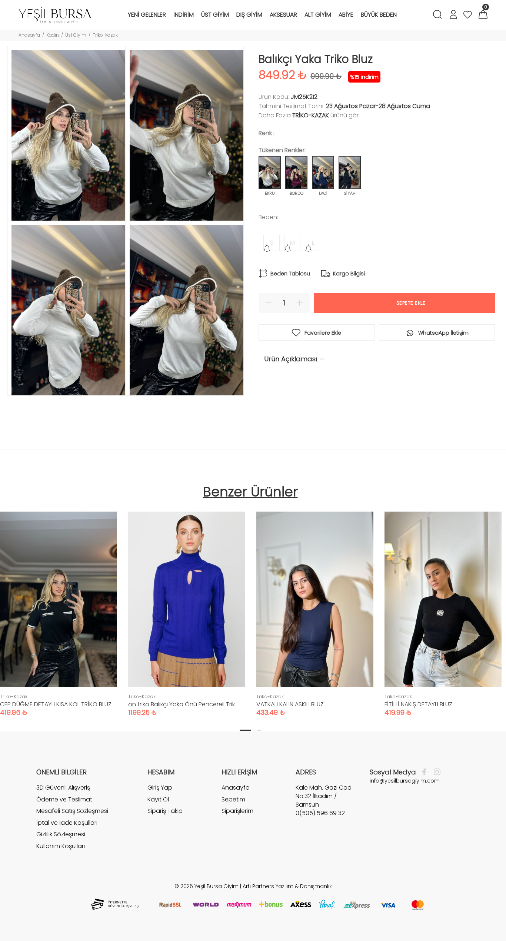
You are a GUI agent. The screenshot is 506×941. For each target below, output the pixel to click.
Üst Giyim (75, 35)
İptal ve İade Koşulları (66, 822)
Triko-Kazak (310, 115)
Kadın (52, 35)
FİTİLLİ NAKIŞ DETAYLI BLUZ (418, 704)
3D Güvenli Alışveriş (63, 788)
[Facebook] (426, 772)
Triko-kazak (105, 35)
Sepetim (233, 799)
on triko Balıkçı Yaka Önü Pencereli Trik (181, 704)
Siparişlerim (237, 811)
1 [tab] (245, 730)
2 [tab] (259, 730)
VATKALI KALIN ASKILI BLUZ (290, 704)
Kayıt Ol (158, 799)
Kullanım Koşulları (60, 846)
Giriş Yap (159, 788)
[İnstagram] (435, 772)
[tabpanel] (187, 606)
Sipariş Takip (165, 811)
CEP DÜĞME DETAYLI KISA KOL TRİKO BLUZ (55, 704)
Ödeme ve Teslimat (64, 799)
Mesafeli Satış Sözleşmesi (72, 811)
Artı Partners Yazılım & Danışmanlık (287, 886)
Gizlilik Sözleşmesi (60, 834)
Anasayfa (29, 35)
